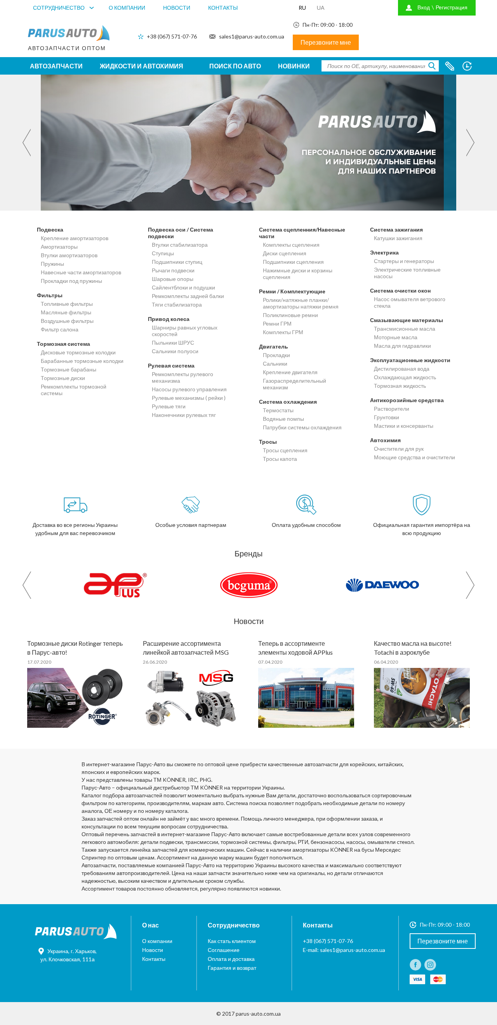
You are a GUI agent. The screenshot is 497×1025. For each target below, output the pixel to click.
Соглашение (224, 950)
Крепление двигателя (290, 372)
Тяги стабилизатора (177, 304)
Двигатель (273, 346)
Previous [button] (26, 142)
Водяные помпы (283, 418)
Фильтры (50, 295)
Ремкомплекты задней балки (188, 296)
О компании (127, 7)
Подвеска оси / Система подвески (180, 232)
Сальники (275, 363)
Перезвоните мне (326, 42)
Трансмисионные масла (404, 328)
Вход (423, 7)
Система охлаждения (288, 401)
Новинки (294, 66)
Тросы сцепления (285, 450)
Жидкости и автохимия (141, 66)
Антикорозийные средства (407, 400)
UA (321, 7)
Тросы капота (280, 458)
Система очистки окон (400, 290)
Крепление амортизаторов (74, 238)
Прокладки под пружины (71, 280)
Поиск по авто (235, 66)
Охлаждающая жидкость (405, 377)
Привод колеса (168, 319)
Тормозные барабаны (68, 369)
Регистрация (451, 7)
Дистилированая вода (401, 368)
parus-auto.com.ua (258, 1013)
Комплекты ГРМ (283, 332)
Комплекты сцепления (291, 244)
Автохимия (385, 440)
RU (302, 7)
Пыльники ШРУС (173, 342)
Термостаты (278, 410)
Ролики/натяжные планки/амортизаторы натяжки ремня (301, 303)
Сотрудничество (59, 7)
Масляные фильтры (66, 312)
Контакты (223, 7)
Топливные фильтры (67, 303)
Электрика (384, 252)
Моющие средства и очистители (414, 457)
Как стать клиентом (232, 941)
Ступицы (163, 253)
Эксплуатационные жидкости (410, 360)
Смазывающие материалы (406, 320)
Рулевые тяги (169, 406)
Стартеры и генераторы (404, 261)
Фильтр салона (59, 329)
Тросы (268, 441)
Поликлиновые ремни (290, 315)
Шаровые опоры (172, 278)
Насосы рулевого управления (189, 389)
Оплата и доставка (231, 958)
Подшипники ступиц (177, 261)
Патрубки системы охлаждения (302, 427)
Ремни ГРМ (277, 323)
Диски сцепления (284, 253)
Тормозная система (63, 343)
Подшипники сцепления (293, 261)
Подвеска (50, 229)
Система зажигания (396, 229)
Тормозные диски (63, 378)
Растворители (391, 408)
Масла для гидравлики (402, 345)
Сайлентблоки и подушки (183, 287)
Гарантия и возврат (232, 967)
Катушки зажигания (398, 238)
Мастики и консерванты (403, 425)
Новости (176, 7)
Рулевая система (171, 365)
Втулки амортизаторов (69, 255)
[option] (248, 143)
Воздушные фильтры (67, 320)
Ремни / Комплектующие (292, 291)
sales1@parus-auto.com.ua (251, 36)
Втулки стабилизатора (180, 244)
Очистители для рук (399, 448)
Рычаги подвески (173, 270)
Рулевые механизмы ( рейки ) (189, 397)
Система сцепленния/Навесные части (302, 232)
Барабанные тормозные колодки (82, 360)
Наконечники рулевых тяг (184, 414)
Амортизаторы (59, 246)
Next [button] (471, 142)
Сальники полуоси (175, 351)
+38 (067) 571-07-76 (172, 36)
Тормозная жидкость (400, 385)
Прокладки (276, 355)
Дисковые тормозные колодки (78, 352)
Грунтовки (386, 417)
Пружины (52, 263)
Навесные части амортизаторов (81, 272)
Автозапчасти (56, 66)
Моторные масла (395, 337)
